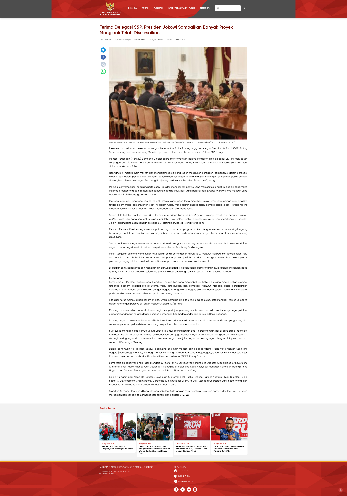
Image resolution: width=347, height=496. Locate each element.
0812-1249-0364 (184, 476)
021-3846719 (182, 471)
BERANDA (132, 8)
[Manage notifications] (340, 490)
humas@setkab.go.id (186, 481)
